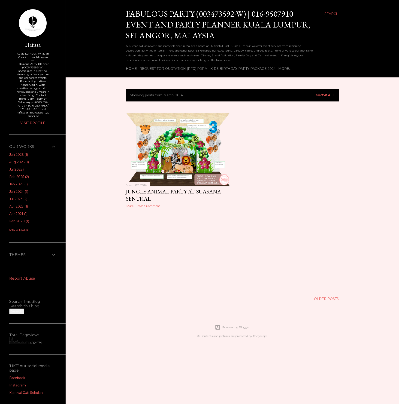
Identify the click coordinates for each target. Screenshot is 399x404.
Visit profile (32, 123)
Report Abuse (22, 278)
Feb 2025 (18, 177)
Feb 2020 (18, 221)
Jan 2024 (18, 192)
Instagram (17, 385)
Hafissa (33, 44)
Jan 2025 (18, 184)
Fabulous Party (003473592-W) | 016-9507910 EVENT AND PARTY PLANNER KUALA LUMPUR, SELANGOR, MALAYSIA (218, 24)
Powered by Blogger (236, 327)
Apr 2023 (18, 206)
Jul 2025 (17, 169)
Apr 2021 (18, 214)
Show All (325, 95)
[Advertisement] (178, 251)
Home (131, 69)
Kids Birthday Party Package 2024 (243, 69)
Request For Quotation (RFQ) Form (173, 69)
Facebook (17, 378)
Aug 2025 (18, 162)
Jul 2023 (17, 199)
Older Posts (326, 299)
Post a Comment (148, 206)
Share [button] (129, 206)
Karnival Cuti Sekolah (26, 393)
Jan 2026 (18, 155)
